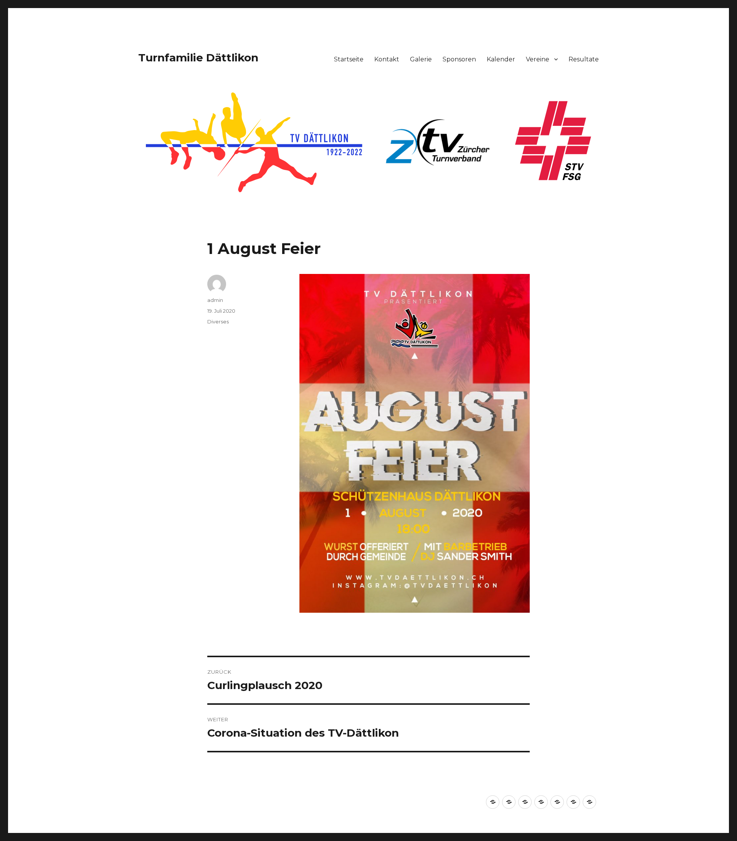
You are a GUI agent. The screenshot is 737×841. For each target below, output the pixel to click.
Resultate (583, 59)
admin (215, 300)
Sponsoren (459, 59)
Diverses (218, 321)
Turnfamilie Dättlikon (198, 57)
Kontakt (386, 59)
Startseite (349, 59)
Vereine (537, 59)
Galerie (421, 59)
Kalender (501, 59)
